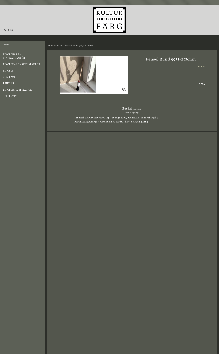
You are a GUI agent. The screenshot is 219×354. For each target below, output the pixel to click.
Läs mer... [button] (201, 66)
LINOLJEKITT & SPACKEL (17, 90)
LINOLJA (8, 71)
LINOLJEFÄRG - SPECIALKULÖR (21, 64)
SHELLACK (9, 77)
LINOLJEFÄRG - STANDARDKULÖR (14, 56)
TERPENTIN (10, 96)
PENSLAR (8, 83)
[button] (124, 90)
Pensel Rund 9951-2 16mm (79, 45)
